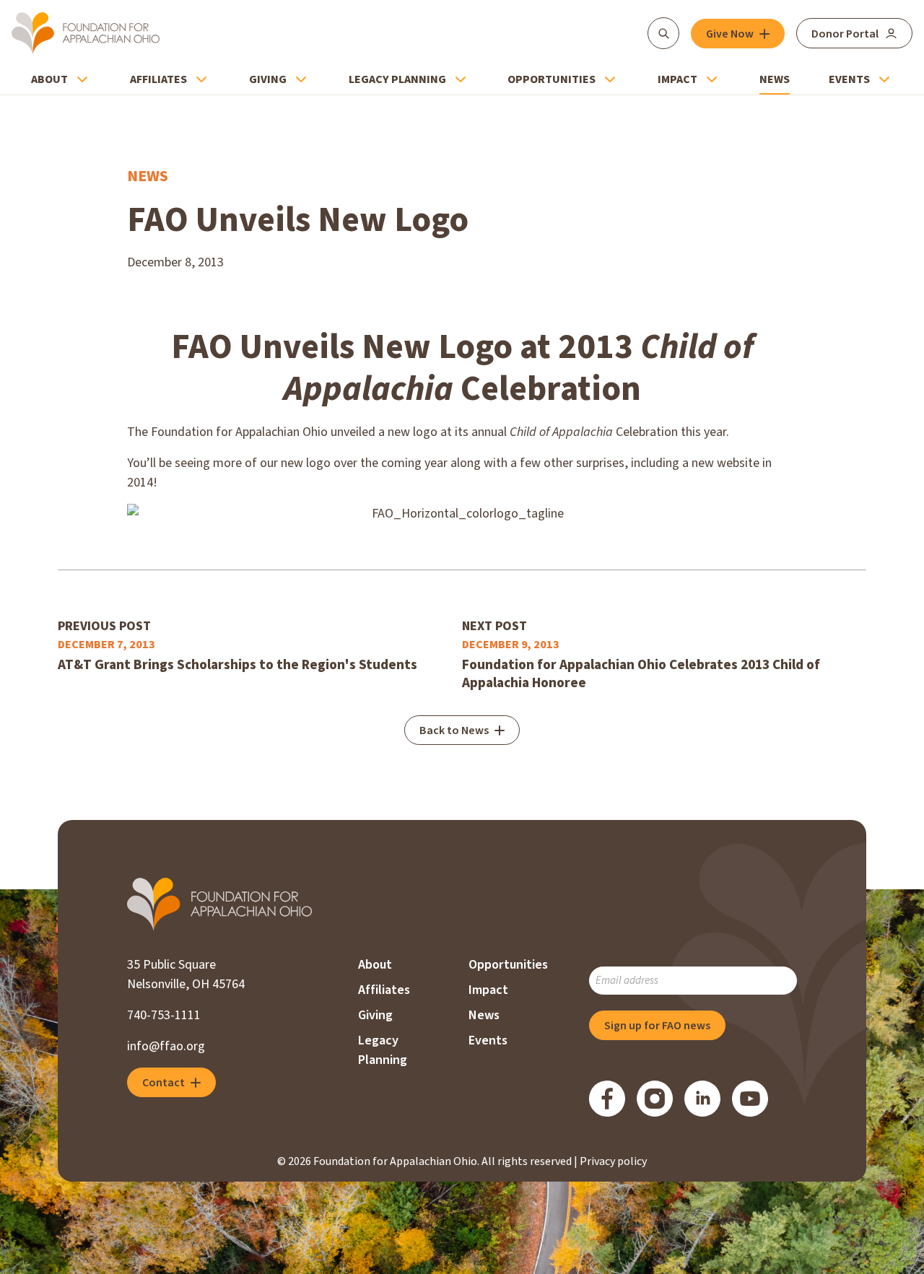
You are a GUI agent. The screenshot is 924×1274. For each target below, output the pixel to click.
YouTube (750, 1099)
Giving (268, 79)
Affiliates (158, 79)
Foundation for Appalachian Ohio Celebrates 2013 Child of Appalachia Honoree (641, 674)
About (49, 79)
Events (849, 79)
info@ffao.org (166, 1046)
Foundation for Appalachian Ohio (86, 33)
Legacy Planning (397, 79)
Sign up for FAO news (657, 1026)
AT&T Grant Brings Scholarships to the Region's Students (237, 665)
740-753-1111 (164, 1015)
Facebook (607, 1099)
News (774, 79)
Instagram (655, 1099)
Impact (677, 79)
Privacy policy (613, 1161)
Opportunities (551, 79)
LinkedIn (702, 1099)
